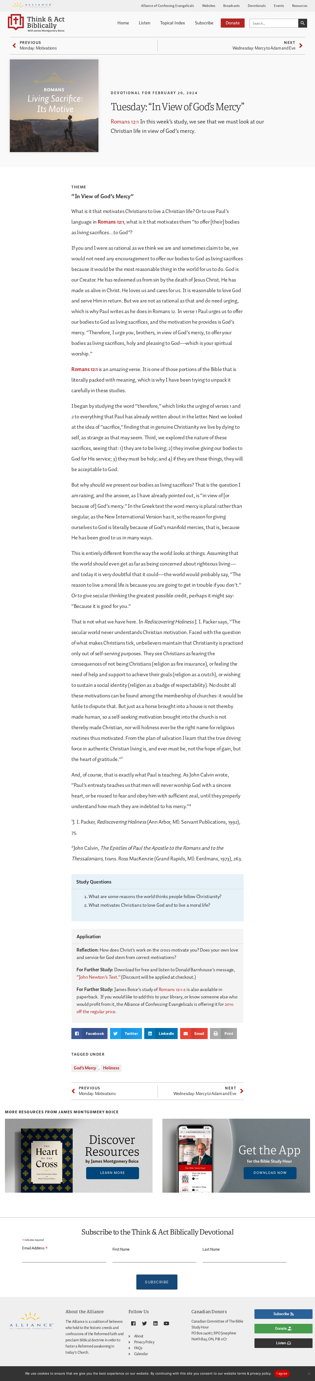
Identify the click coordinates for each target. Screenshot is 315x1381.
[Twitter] (144, 1323)
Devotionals (257, 5)
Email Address (35, 1248)
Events (279, 5)
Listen (144, 22)
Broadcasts (231, 5)
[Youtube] (166, 1323)
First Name (121, 1249)
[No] (308, 1373)
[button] (89, 1033)
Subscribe (204, 22)
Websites (208, 5)
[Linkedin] (155, 1323)
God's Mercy (85, 1068)
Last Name (211, 1249)
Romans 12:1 (125, 122)
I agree (282, 1373)
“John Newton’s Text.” (98, 977)
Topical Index (172, 22)
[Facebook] (133, 1323)
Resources (299, 5)
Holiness (111, 1068)
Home (123, 22)
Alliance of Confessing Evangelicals (167, 5)
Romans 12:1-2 (172, 989)
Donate (233, 22)
